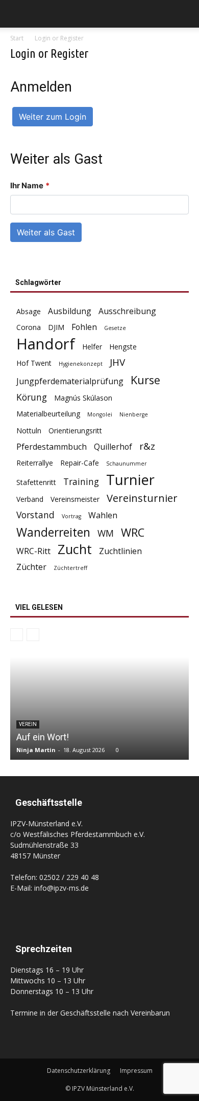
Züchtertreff (70, 567)
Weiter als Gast (46, 232)
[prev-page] (16, 634)
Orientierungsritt (75, 430)
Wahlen (102, 515)
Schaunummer (126, 463)
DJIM (56, 327)
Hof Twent (34, 363)
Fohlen (84, 327)
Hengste (123, 346)
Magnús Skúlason (83, 398)
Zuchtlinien (120, 551)
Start (16, 38)
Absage (28, 311)
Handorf (45, 344)
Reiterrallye (34, 463)
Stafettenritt (36, 482)
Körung (31, 397)
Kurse (145, 380)
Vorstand (35, 515)
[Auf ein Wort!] (99, 708)
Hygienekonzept (81, 363)
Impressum (136, 1070)
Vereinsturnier (142, 498)
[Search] (184, 14)
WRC (132, 532)
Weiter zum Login (52, 117)
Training (81, 481)
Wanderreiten (53, 532)
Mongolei (99, 414)
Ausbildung (69, 311)
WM (105, 533)
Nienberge (133, 414)
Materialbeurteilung (48, 414)
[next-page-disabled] (33, 634)
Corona (28, 327)
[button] (17, 14)
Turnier (130, 479)
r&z (147, 446)
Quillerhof (113, 447)
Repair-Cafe (79, 463)
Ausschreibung (127, 311)
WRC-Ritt (33, 551)
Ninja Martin (36, 750)
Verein (28, 724)
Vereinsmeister (75, 499)
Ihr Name (29, 185)
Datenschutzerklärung (78, 1070)
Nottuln (28, 430)
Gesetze (115, 328)
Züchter (31, 567)
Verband (29, 499)
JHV (117, 362)
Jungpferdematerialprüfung (69, 381)
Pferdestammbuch (51, 447)
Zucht (75, 549)
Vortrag (71, 516)
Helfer (92, 346)
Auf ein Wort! (42, 737)
